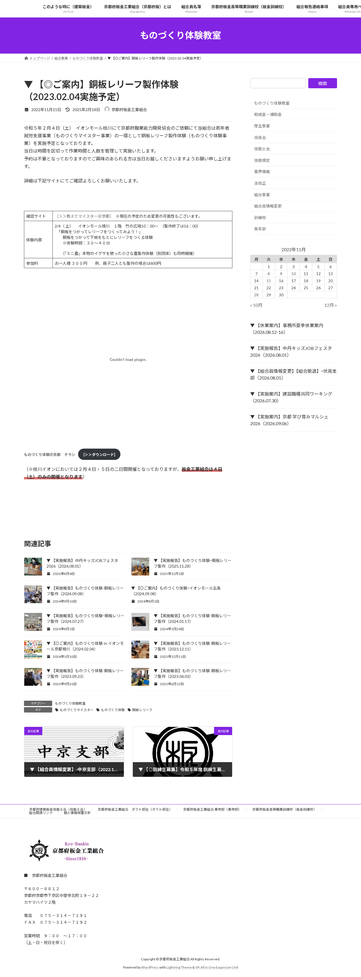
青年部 (260, 228)
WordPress (150, 967)
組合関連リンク (41, 813)
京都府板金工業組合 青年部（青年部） (212, 809)
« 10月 (256, 305)
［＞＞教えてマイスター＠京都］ (83, 216)
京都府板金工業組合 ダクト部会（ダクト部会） (135, 809)
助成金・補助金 (268, 114)
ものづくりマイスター (77, 710)
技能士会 (262, 148)
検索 (322, 83)
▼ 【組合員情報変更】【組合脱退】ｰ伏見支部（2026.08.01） (293, 374)
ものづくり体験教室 (70, 703)
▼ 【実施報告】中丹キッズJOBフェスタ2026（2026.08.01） (291, 351)
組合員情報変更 (268, 206)
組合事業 (262, 194)
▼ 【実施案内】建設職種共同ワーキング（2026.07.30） (291, 397)
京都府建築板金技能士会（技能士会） (58, 809)
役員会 (260, 137)
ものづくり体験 (113, 710)
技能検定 (262, 160)
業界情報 (262, 171)
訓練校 (260, 217)
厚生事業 (262, 125)
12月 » (330, 305)
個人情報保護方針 (77, 813)
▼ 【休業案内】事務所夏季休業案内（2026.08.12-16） (286, 329)
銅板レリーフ (142, 710)
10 (293, 273)
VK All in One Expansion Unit (216, 967)
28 (256, 294)
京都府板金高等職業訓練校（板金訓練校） (284, 809)
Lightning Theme (179, 967)
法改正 (260, 183)
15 (269, 280)
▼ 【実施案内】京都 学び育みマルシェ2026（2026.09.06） (289, 420)
